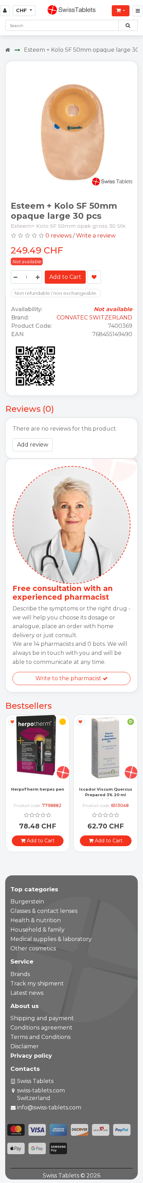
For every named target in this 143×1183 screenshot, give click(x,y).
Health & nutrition (35, 920)
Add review (32, 444)
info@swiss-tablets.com (49, 1107)
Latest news (26, 993)
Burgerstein (27, 901)
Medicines (107, 784)
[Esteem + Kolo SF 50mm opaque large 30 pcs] (71, 128)
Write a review (96, 235)
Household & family (37, 929)
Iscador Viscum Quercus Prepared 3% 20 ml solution (37, 794)
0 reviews (58, 235)
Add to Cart (65, 277)
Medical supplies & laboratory (51, 939)
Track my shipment (37, 983)
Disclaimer (24, 1046)
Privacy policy (31, 1055)
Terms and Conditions (40, 1037)
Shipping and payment (42, 1018)
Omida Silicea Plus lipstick (105, 798)
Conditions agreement (41, 1027)
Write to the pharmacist (69, 678)
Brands (20, 974)
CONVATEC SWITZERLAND (94, 317)
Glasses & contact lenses (43, 911)
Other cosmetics (33, 948)
